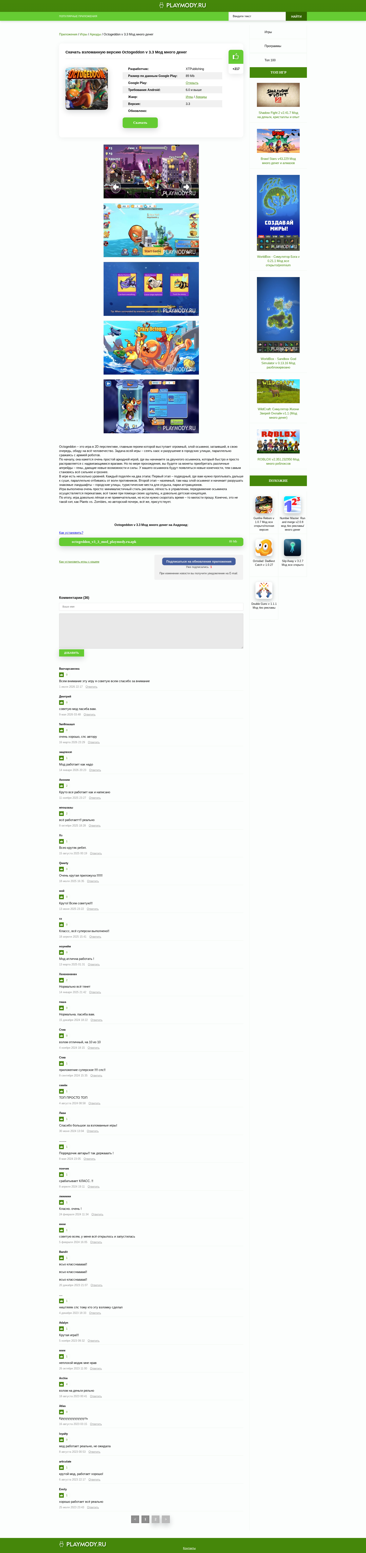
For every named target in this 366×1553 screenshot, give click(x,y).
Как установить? (71, 532)
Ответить (91, 686)
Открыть (192, 83)
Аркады (201, 97)
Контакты (189, 1548)
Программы (273, 46)
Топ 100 (270, 60)
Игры (189, 97)
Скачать (140, 123)
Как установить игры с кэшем (79, 561)
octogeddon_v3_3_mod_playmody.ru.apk (154, 542)
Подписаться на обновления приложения (199, 561)
